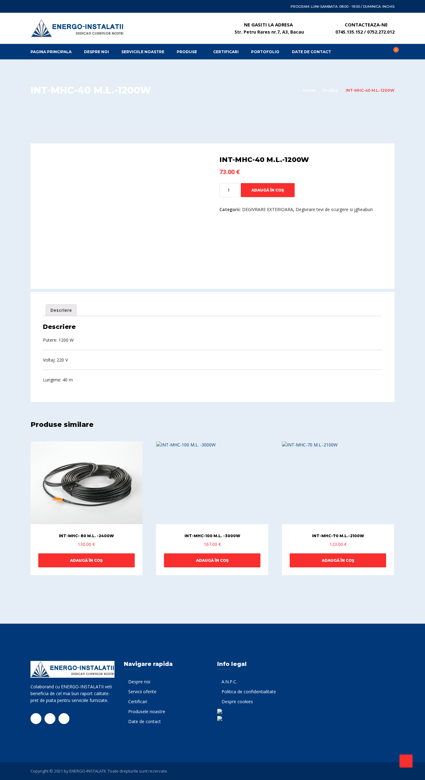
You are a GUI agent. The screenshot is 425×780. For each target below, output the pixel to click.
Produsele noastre (146, 711)
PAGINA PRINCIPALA (51, 51)
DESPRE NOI (96, 51)
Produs (330, 90)
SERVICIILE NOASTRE (142, 51)
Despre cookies (237, 701)
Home (309, 90)
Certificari (137, 701)
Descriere (61, 310)
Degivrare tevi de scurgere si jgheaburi (334, 209)
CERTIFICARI (226, 51)
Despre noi (139, 682)
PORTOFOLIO (265, 51)
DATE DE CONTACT (311, 51)
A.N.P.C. (229, 682)
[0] (393, 51)
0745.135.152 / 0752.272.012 (365, 32)
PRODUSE (187, 51)
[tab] (61, 310)
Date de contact (144, 721)
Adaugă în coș (267, 190)
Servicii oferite (142, 692)
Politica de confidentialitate (249, 692)
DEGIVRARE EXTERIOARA (267, 209)
